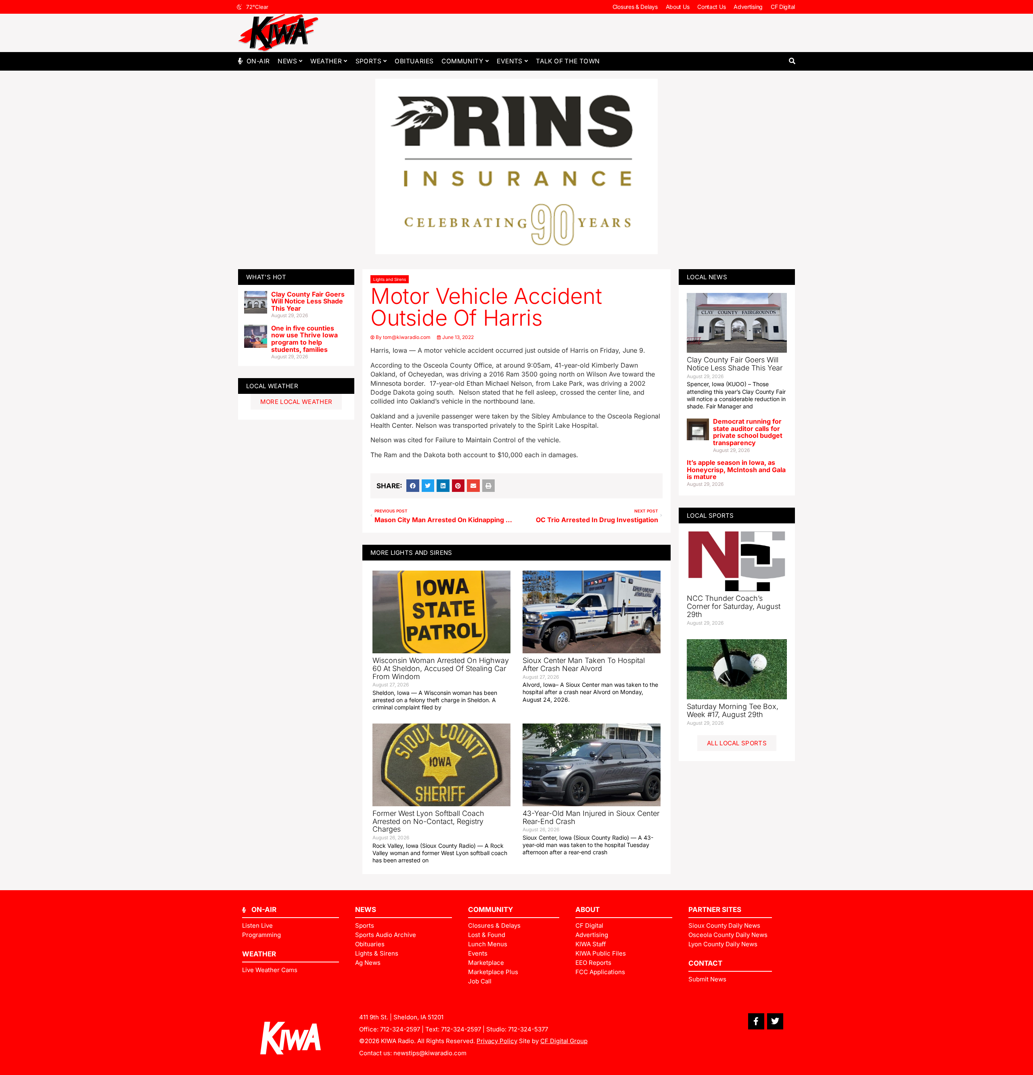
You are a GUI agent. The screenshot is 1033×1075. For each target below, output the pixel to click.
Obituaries (414, 61)
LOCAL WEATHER (272, 386)
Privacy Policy (497, 1041)
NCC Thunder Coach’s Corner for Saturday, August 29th (733, 606)
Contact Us (711, 6)
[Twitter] (775, 1021)
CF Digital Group (564, 1041)
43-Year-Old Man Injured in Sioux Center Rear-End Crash (591, 817)
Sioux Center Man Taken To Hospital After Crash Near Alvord (584, 664)
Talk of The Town (568, 61)
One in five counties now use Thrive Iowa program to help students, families (304, 338)
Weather (326, 61)
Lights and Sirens (389, 279)
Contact (705, 963)
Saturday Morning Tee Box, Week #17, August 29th (732, 710)
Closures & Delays (635, 6)
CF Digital (783, 6)
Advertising (748, 6)
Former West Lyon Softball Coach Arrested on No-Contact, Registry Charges (428, 821)
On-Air (258, 61)
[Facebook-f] (756, 1021)
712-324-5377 (528, 1029)
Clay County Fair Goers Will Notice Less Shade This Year (308, 301)
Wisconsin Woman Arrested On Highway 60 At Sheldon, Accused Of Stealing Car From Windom (440, 668)
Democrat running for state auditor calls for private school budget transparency (747, 432)
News (287, 61)
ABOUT (587, 910)
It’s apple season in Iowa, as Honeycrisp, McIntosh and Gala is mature (736, 469)
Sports (368, 61)
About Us (678, 6)
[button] (792, 61)
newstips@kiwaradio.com (429, 1053)
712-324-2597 (400, 1029)
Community (462, 61)
